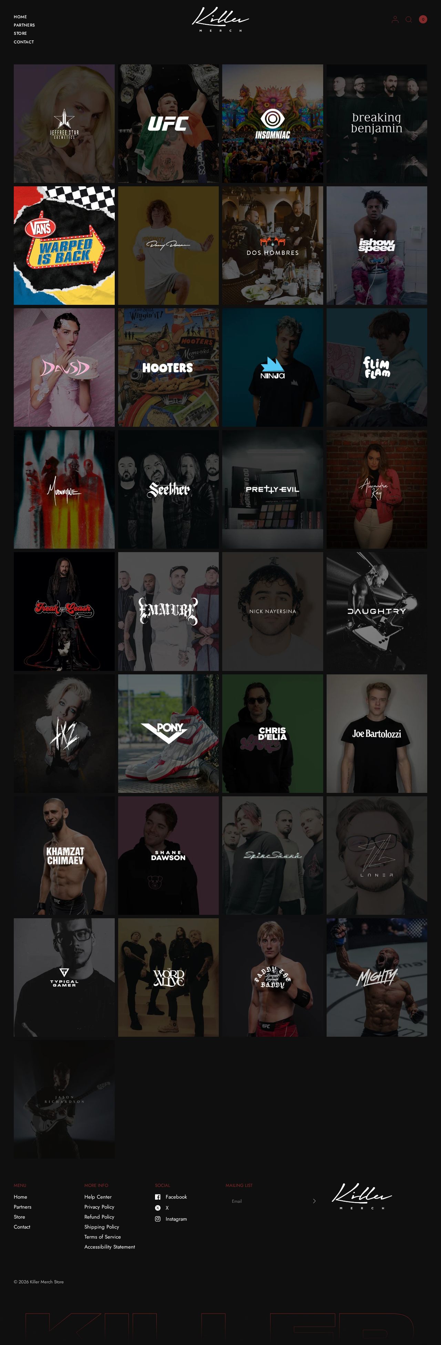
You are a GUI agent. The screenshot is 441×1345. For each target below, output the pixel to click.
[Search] (409, 19)
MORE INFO (96, 1185)
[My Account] (395, 19)
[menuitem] (24, 18)
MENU (20, 1185)
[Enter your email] (314, 1201)
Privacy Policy (99, 1207)
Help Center (98, 1197)
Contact (24, 42)
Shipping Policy (101, 1227)
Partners (24, 25)
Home (20, 17)
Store (20, 33)
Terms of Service (102, 1237)
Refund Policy (99, 1217)
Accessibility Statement (109, 1247)
